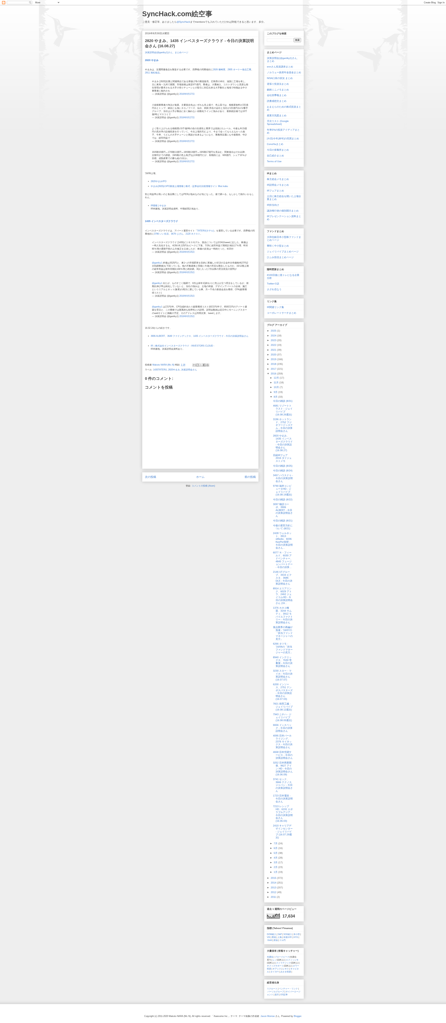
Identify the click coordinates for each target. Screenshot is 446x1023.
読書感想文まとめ (276, 101)
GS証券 (284, 994)
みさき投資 (285, 972)
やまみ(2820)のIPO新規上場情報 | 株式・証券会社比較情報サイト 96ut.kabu (189, 186)
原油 (276, 940)
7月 (276, 843)
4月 (276, 857)
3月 (276, 862)
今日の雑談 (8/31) (283, 401)
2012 (274, 892)
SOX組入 (287, 934)
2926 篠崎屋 (219, 69)
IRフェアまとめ (275, 190)
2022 (274, 345)
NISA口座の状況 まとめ (280, 78)
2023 (274, 340)
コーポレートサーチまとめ (281, 312)
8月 (276, 396)
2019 (274, 359)
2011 (274, 897)
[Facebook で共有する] (204, 365)
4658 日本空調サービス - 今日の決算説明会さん (283, 755)
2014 (274, 882)
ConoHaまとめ (275, 144)
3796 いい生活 (161, 233)
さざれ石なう (274, 289)
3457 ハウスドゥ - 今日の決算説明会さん (283, 478)
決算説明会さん (189, 369)
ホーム (200, 476)
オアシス (277, 969)
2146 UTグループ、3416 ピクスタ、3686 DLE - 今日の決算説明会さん (282, 577)
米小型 (297, 934)
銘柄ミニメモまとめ (278, 89)
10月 (277, 387)
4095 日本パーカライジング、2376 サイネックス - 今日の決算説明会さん (283, 741)
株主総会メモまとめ (278, 179)
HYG (296, 937)
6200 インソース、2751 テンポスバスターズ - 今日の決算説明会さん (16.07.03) (283, 691)
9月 (276, 392)
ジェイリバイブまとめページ (283, 251)
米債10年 (287, 937)
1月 (276, 872)
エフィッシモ (292, 960)
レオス (286, 969)
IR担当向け (273, 205)
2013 (274, 887)
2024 (274, 335)
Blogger (297, 1016)
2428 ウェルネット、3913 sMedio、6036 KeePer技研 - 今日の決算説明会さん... (283, 540)
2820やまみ (174, 369)
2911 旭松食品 (152, 72)
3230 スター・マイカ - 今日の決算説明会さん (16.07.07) (283, 675)
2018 (274, 364)
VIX (268, 937)
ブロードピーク (282, 957)
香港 (274, 937)
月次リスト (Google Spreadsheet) (278, 122)
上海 (280, 937)
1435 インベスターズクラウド (161, 221)
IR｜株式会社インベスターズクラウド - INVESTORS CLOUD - (182, 345)
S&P (280, 934)
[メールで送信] (194, 365)
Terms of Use (274, 161)
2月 (276, 867)
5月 (276, 853)
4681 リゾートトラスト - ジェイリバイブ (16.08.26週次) (283, 410)
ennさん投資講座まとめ (280, 66)
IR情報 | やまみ (158, 205)
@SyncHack (183, 21)
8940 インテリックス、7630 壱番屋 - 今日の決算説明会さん (283, 661)
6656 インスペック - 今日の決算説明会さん (283, 728)
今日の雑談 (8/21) (283, 520)
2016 (274, 373)
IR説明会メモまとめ (278, 184)
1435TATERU (160, 369)
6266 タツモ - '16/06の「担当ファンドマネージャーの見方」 (283, 648)
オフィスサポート (275, 966)
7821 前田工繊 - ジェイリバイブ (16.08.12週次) (283, 706)
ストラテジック (283, 963)
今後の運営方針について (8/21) (283, 527)
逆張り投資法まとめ (278, 83)
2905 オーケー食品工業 (239, 69)
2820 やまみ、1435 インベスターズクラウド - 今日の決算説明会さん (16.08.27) (283, 443)
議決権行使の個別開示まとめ (283, 210)
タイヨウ (275, 972)
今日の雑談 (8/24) (283, 470)
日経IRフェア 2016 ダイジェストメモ (282, 458)
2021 (274, 349)
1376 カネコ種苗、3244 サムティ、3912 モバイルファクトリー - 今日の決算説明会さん (283, 615)
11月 (276, 382)
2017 (274, 368)
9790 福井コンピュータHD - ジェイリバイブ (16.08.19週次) (282, 490)
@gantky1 (157, 262)
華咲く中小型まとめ (278, 245)
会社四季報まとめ (276, 95)
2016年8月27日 (187, 94)
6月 (276, 848)
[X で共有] (201, 365)
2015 (274, 878)
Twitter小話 (273, 283)
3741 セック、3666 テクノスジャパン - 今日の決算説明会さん (283, 785)
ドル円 (282, 940)
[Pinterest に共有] (207, 365)
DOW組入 (271, 934)
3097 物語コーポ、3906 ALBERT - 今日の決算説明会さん (283, 510)
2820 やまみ (152, 60)
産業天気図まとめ (276, 115)
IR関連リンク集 (275, 307)
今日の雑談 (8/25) (283, 465)
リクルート (272, 988)
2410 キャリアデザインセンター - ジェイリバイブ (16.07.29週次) (283, 831)
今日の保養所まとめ (278, 149)
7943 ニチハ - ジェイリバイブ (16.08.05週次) (282, 717)
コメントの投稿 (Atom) (203, 485)
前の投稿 (250, 476)
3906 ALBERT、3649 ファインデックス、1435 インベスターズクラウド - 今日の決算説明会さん (199, 336)
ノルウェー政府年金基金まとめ (284, 72)
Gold (269, 940)
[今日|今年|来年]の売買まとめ (283, 138)
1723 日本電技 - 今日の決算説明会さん (283, 798)
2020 (274, 354)
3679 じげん (177, 233)
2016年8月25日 (187, 252)
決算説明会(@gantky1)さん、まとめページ (166, 52)
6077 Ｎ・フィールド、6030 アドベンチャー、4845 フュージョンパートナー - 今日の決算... (283, 560)
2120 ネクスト (193, 233)
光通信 (270, 957)
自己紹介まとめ (275, 155)
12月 (277, 377)
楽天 (277, 994)
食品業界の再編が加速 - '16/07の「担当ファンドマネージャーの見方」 (283, 633)
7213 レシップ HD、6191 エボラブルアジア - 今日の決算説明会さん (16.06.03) (283, 813)
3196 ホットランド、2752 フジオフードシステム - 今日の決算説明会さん (283, 425)
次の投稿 (150, 476)
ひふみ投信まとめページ (280, 257)
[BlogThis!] (197, 365)
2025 (274, 330)
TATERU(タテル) (205, 230)
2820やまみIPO (158, 181)
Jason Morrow (267, 1016)
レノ (274, 960)
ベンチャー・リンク (288, 988)
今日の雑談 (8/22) (283, 499)
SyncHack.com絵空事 (177, 14)
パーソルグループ (275, 991)
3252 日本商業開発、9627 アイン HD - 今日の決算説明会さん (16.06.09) (283, 768)
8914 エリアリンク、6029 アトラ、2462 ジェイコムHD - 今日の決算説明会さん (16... (283, 595)
